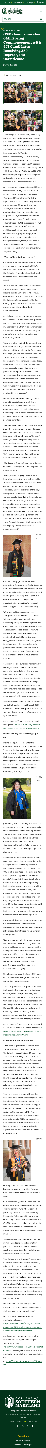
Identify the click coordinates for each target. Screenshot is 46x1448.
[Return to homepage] (12, 13)
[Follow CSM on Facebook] (13, 1426)
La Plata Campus (23, 1441)
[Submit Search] (41, 19)
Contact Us (32, 1421)
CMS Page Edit (6, 1388)
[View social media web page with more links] (33, 1426)
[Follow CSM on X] (23, 1426)
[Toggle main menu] (41, 11)
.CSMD (42, 3)
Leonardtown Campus (23, 1445)
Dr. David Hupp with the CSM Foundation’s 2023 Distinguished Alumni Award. (23, 1031)
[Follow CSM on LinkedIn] (27, 1426)
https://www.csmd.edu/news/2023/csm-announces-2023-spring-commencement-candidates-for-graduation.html (22, 1327)
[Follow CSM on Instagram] (18, 1426)
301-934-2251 (16, 1421)
